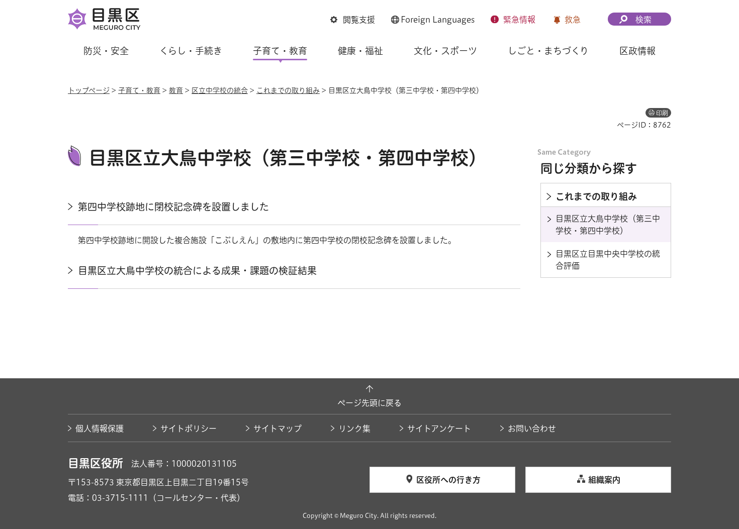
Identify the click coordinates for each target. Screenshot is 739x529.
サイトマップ (277, 429)
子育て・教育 (139, 90)
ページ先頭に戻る (369, 403)
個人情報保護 (99, 429)
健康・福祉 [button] (360, 50)
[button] (352, 19)
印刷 (662, 113)
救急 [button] (573, 20)
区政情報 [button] (637, 50)
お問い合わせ (532, 429)
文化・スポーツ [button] (445, 50)
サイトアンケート (439, 429)
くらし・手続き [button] (190, 50)
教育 (176, 90)
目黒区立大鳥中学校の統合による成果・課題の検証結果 (197, 270)
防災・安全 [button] (106, 50)
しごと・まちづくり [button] (548, 50)
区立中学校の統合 (220, 90)
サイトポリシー (188, 429)
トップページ (89, 90)
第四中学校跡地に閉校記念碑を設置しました (173, 206)
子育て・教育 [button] (280, 50)
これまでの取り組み (288, 90)
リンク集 (354, 429)
